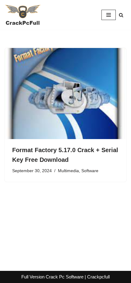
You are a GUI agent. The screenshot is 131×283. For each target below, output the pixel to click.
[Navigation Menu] (108, 15)
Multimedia (68, 171)
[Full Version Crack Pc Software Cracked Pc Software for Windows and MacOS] (23, 15)
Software (89, 171)
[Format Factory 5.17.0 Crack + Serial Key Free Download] (65, 93)
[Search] (121, 15)
